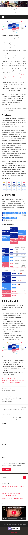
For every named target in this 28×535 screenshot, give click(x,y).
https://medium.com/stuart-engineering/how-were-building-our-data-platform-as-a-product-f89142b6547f (13, 380)
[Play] (3, 518)
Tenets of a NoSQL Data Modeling (11, 496)
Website (4, 457)
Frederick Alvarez (19, 38)
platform (13, 390)
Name (4, 444)
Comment (5, 423)
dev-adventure (7, 388)
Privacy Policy (14, 532)
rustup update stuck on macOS (10, 491)
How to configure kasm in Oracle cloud (12, 493)
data (9, 390)
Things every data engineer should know (12, 498)
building (6, 390)
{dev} (14, 9)
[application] (14, 513)
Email (4, 451)
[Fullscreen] (24, 518)
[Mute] (22, 518)
